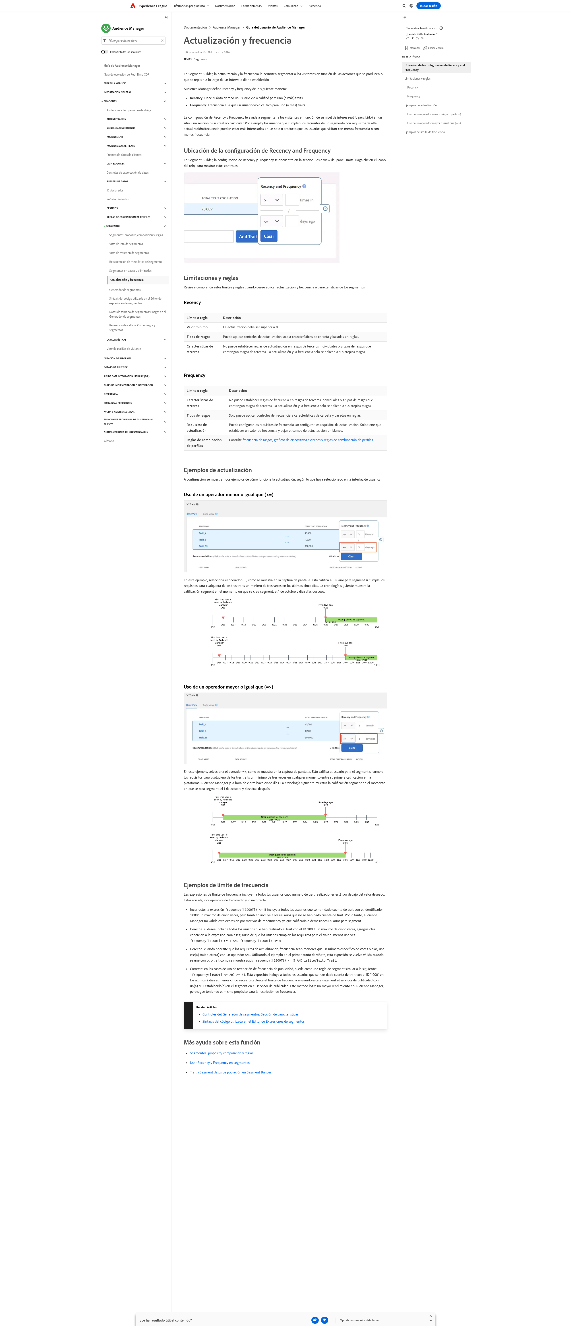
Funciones (110, 101)
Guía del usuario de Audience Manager (275, 27)
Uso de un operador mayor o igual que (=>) (434, 123)
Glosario (109, 441)
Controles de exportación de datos (128, 173)
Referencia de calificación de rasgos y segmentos (132, 327)
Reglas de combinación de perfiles (128, 217)
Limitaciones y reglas (417, 78)
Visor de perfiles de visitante (124, 349)
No (422, 38)
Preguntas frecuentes (118, 403)
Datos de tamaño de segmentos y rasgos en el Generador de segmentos (137, 314)
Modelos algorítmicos (121, 128)
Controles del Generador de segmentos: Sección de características (250, 1014)
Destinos (112, 208)
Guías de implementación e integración (128, 385)
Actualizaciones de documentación (126, 432)
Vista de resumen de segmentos (129, 253)
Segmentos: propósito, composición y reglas (221, 1053)
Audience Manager (226, 27)
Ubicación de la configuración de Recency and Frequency (435, 67)
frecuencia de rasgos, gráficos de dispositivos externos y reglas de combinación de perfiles (308, 440)
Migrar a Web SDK (115, 83)
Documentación (195, 27)
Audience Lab (115, 136)
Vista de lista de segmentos (126, 244)
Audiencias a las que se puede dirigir (129, 110)
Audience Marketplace (121, 145)
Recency (412, 87)
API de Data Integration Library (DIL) (126, 376)
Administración (116, 119)
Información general (117, 92)
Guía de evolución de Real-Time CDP (126, 74)
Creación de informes (117, 358)
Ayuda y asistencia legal (119, 411)
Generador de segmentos (125, 290)
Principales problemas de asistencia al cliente (128, 422)
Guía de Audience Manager (122, 66)
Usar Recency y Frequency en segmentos (220, 1062)
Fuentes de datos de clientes (124, 155)
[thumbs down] (324, 1320)
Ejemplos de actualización (421, 105)
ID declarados (115, 190)
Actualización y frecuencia (127, 280)
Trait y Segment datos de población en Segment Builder (230, 1072)
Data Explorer (115, 163)
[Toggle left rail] (167, 17)
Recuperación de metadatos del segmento (135, 262)
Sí (413, 38)
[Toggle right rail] (404, 17)
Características (116, 339)
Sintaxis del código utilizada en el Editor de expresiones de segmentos (135, 300)
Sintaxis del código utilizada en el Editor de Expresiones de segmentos (253, 1021)
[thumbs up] (315, 1320)
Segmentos (113, 226)
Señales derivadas (118, 199)
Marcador (415, 47)
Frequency (413, 96)
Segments (200, 59)
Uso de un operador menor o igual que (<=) (434, 114)
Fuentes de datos (117, 181)
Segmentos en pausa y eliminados (130, 271)
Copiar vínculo (435, 47)
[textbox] (133, 41)
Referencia (111, 394)
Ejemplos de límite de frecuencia (425, 132)
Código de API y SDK (116, 367)
